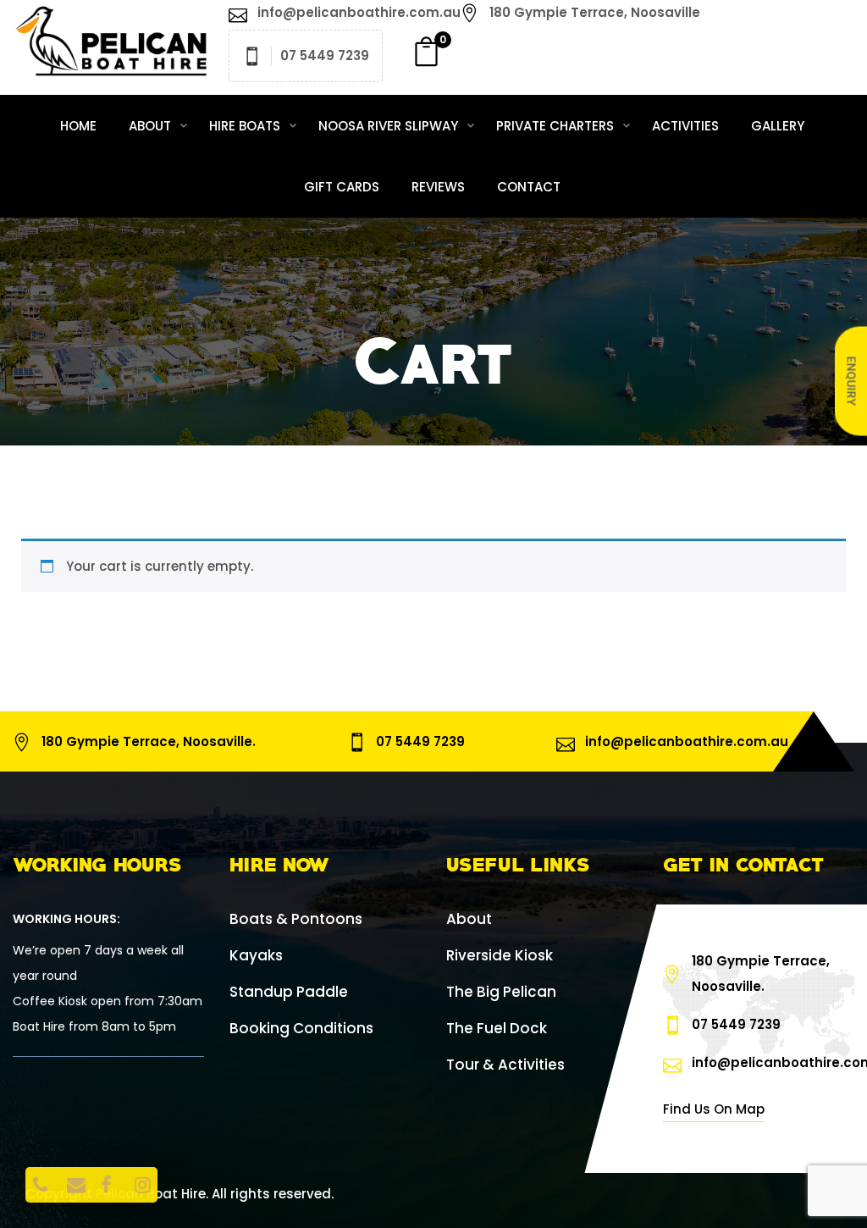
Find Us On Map (714, 1109)
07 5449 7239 (324, 55)
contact (529, 187)
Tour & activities (505, 1064)
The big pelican (501, 992)
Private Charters (556, 126)
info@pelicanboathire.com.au (359, 12)
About (469, 919)
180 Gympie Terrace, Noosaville (594, 12)
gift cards (341, 187)
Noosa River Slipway (389, 126)
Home (78, 126)
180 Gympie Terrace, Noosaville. (148, 741)
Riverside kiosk (499, 955)
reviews (438, 187)
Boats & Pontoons (295, 919)
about (151, 126)
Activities (685, 126)
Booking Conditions (301, 1028)
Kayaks (256, 955)
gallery (777, 126)
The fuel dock (496, 1028)
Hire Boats (246, 126)
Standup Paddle (288, 992)
